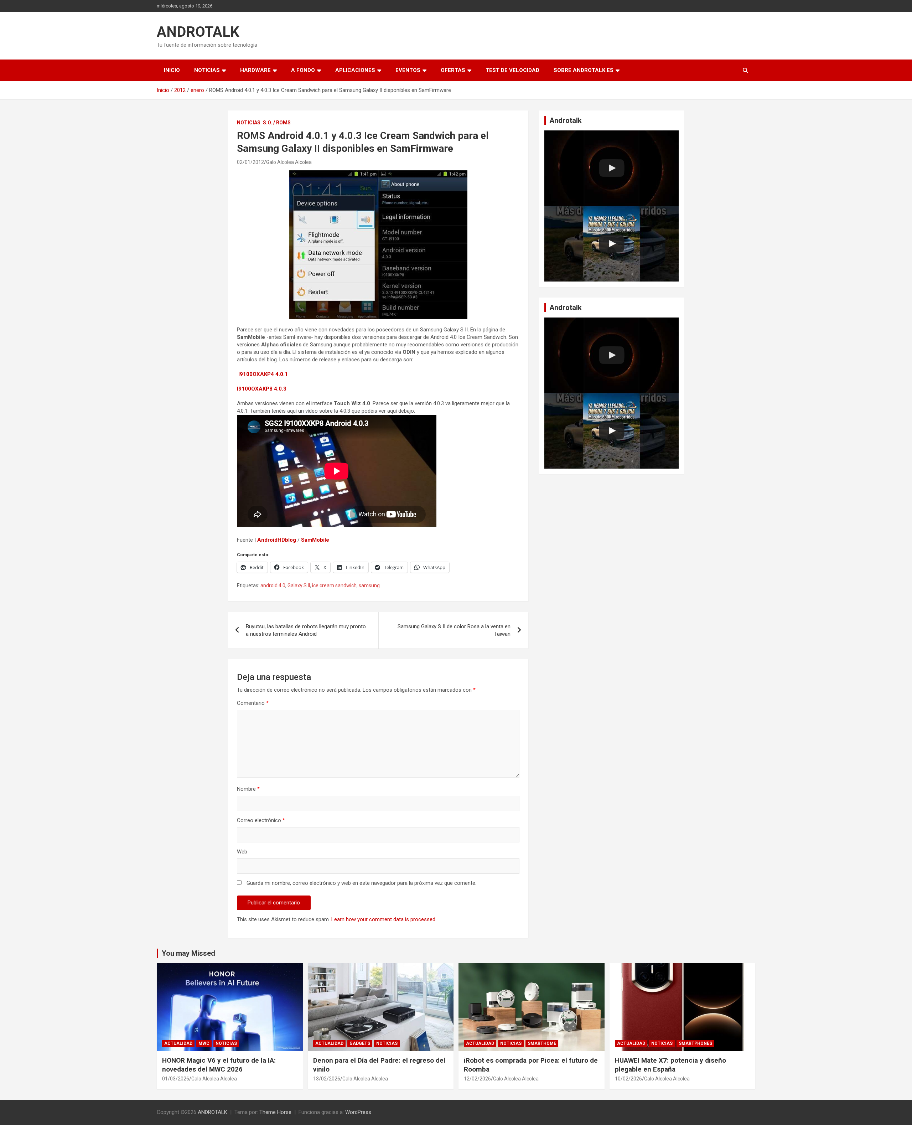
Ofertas (453, 70)
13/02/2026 (326, 1079)
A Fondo (303, 70)
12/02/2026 (477, 1079)
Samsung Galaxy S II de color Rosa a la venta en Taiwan (454, 630)
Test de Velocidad (512, 70)
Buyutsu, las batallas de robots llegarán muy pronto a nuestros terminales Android (306, 630)
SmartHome (542, 1043)
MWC (203, 1043)
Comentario (253, 703)
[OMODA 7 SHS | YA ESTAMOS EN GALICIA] (611, 244)
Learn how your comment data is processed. (383, 919)
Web (242, 851)
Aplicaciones (355, 70)
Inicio (172, 70)
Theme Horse (275, 1112)
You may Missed (188, 953)
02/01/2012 (250, 162)
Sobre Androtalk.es (583, 70)
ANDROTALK (198, 32)
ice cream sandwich (334, 585)
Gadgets (359, 1043)
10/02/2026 (628, 1079)
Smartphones (695, 1043)
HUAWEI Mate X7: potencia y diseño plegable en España (670, 1064)
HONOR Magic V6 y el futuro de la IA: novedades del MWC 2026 (219, 1064)
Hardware (255, 70)
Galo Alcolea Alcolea (289, 162)
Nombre (248, 789)
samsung (369, 585)
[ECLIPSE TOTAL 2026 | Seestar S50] (611, 168)
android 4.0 (272, 585)
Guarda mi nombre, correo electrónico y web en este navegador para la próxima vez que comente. (361, 883)
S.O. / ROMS (277, 122)
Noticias (207, 70)
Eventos (407, 70)
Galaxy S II (298, 585)
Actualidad (178, 1043)
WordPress (358, 1112)
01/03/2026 (175, 1079)
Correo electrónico (261, 820)
